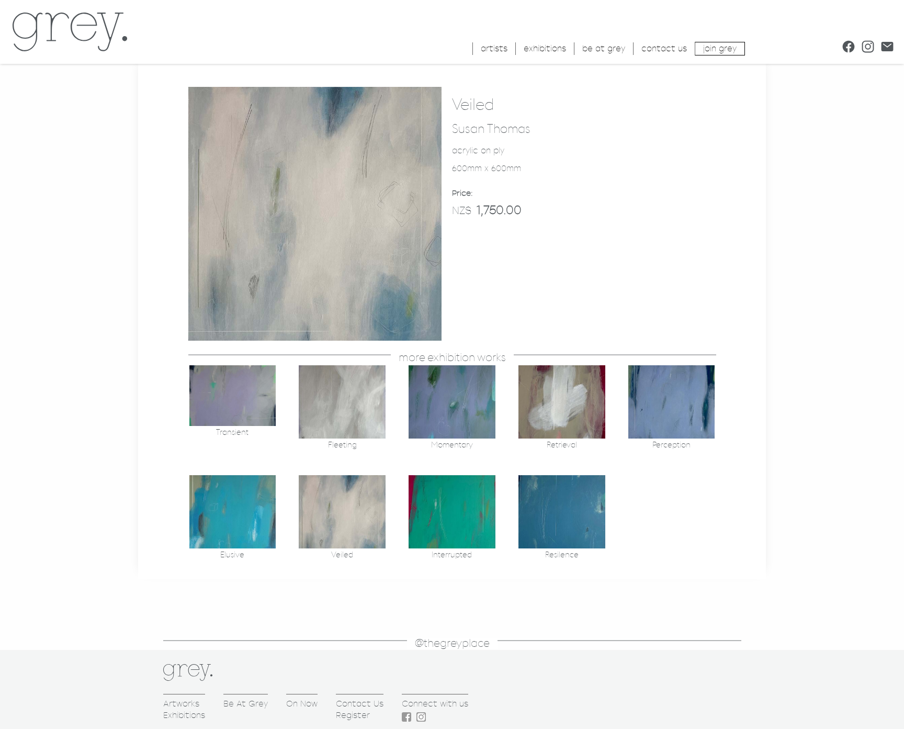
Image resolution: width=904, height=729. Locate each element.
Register (353, 715)
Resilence (562, 555)
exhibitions (545, 48)
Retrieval (562, 445)
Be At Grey (245, 704)
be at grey (603, 48)
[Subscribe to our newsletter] (887, 46)
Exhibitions (184, 715)
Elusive (232, 555)
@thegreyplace (452, 643)
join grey (720, 48)
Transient (232, 432)
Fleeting (342, 445)
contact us (664, 48)
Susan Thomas (491, 129)
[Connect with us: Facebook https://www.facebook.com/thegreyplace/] (848, 46)
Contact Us (359, 704)
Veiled (342, 555)
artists (494, 48)
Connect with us (435, 704)
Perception (671, 445)
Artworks (181, 704)
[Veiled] (315, 338)
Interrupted (452, 555)
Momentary (452, 445)
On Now (302, 704)
